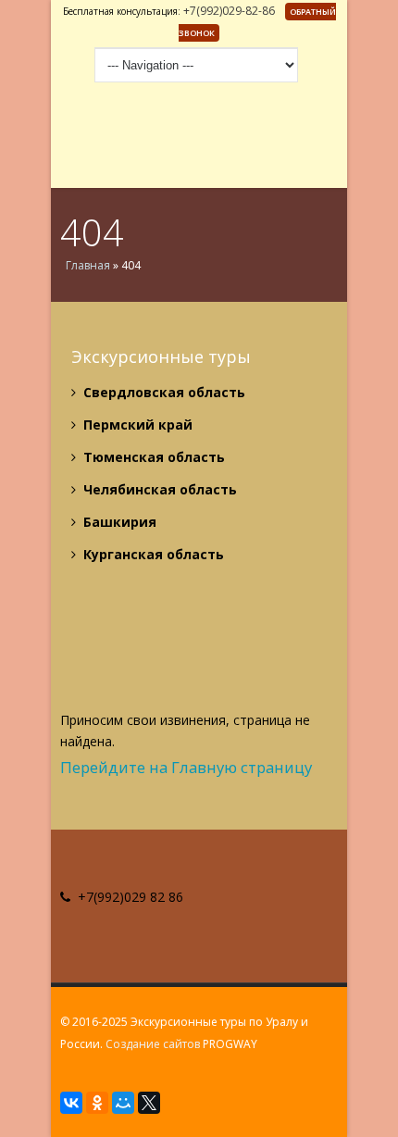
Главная (88, 265)
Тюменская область (152, 457)
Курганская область (152, 554)
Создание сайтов (153, 1044)
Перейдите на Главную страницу (186, 767)
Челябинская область (158, 489)
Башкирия (118, 522)
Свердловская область (162, 392)
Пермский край (136, 424)
